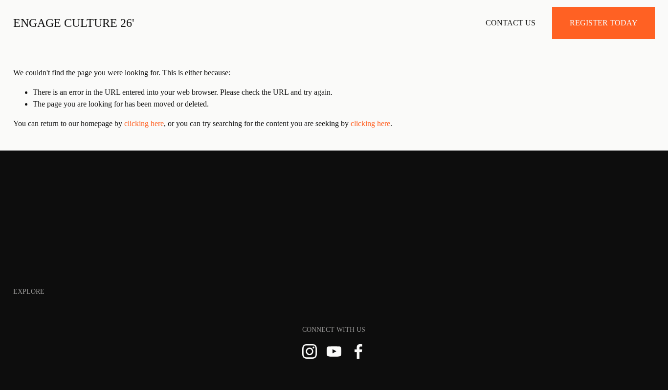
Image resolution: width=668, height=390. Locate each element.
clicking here (144, 123)
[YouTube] (334, 351)
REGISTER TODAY (604, 23)
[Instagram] (309, 351)
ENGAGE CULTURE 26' (73, 22)
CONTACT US (510, 23)
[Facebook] (358, 351)
